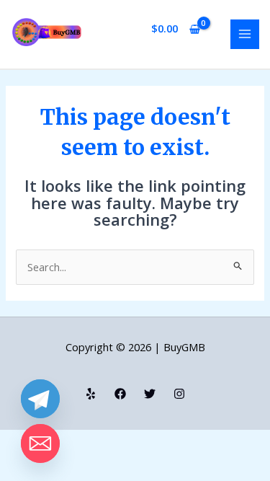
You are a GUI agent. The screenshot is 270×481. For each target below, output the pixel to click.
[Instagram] (179, 394)
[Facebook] (120, 394)
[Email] (40, 443)
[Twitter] (150, 394)
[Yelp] (90, 394)
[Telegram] (40, 398)
